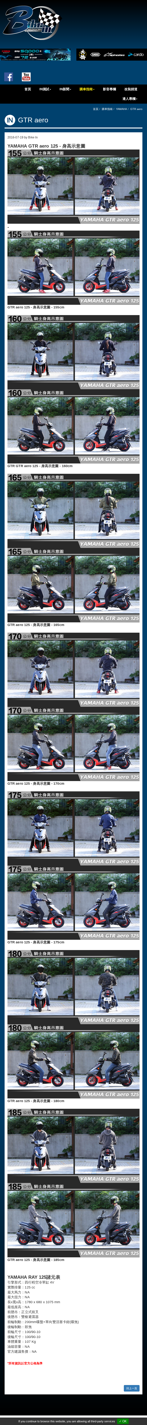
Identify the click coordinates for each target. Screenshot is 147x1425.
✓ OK (123, 1421)
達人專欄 (129, 99)
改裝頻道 (130, 89)
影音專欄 (109, 89)
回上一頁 (131, 1388)
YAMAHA (121, 109)
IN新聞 (64, 89)
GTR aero (136, 109)
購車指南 (86, 89)
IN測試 (44, 89)
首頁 (27, 89)
